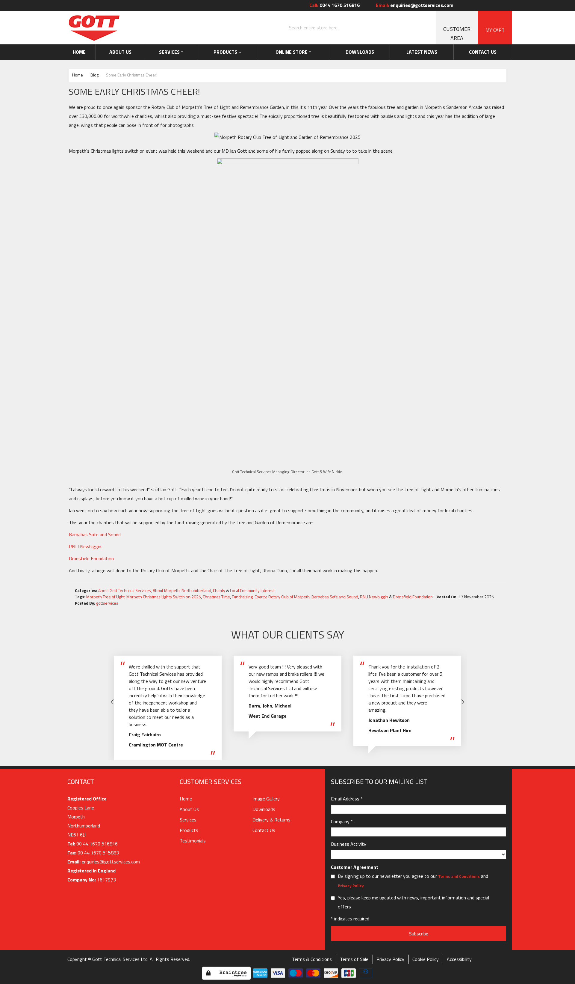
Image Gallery (266, 798)
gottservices (107, 603)
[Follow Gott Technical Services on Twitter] (482, 5)
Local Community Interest (252, 590)
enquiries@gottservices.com (414, 5)
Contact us (483, 51)
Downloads (365, 51)
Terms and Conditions (459, 876)
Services (166, 51)
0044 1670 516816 (334, 5)
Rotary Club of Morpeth (289, 597)
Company (342, 821)
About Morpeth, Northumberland (182, 590)
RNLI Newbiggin (85, 546)
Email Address (347, 798)
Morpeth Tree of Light (105, 597)
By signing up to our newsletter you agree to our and (413, 880)
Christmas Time (216, 597)
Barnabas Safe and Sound (95, 534)
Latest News (424, 51)
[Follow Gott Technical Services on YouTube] (509, 5)
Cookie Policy (425, 959)
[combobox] (361, 27)
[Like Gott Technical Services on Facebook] (472, 5)
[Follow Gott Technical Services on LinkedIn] (500, 5)
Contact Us (263, 830)
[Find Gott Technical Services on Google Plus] (491, 5)
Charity (219, 590)
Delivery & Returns (271, 819)
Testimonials (193, 840)
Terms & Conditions (312, 959)
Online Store (295, 51)
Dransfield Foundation (91, 558)
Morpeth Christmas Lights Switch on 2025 (163, 597)
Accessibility (459, 959)
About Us (118, 51)
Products (226, 51)
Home (78, 51)
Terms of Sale (354, 959)
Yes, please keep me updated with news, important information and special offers (413, 902)
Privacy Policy (351, 886)
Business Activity (348, 844)
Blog (94, 75)
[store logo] (94, 28)
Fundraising (242, 597)
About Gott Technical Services (124, 590)
